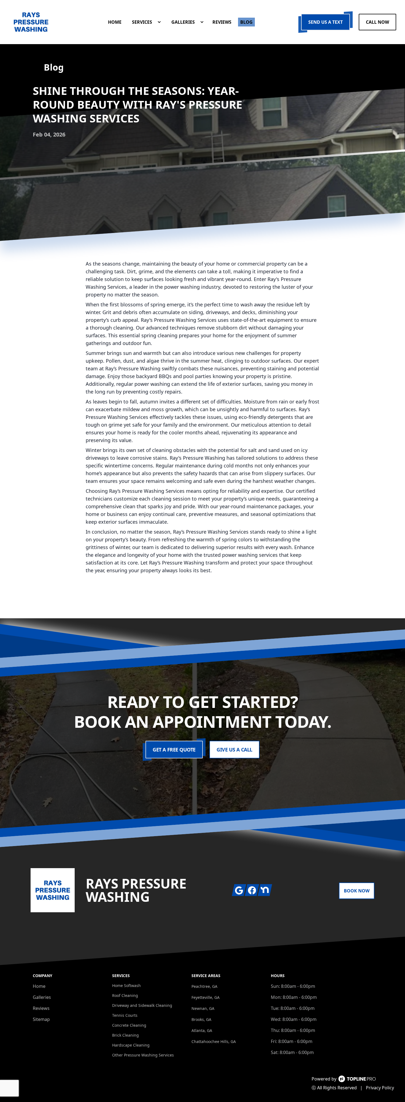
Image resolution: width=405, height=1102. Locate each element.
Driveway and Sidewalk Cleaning (142, 1005)
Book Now (356, 891)
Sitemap (41, 1019)
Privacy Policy (380, 1088)
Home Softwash (126, 985)
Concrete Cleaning (129, 1025)
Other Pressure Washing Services (143, 1055)
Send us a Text (325, 22)
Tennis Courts (124, 1015)
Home (39, 986)
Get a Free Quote (174, 749)
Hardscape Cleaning (131, 1045)
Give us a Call (234, 749)
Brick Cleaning (125, 1035)
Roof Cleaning (125, 995)
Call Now (377, 22)
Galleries (42, 997)
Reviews (41, 1008)
